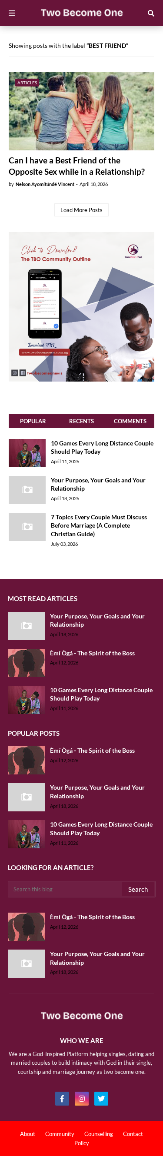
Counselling (98, 1133)
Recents (81, 421)
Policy (81, 1142)
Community (59, 1133)
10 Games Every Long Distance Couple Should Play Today (102, 447)
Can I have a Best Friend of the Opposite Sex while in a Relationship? (77, 166)
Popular (33, 421)
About (27, 1133)
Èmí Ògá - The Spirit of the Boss (92, 653)
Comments (130, 421)
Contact (133, 1133)
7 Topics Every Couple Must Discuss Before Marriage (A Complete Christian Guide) (99, 525)
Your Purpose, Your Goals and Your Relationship (98, 484)
